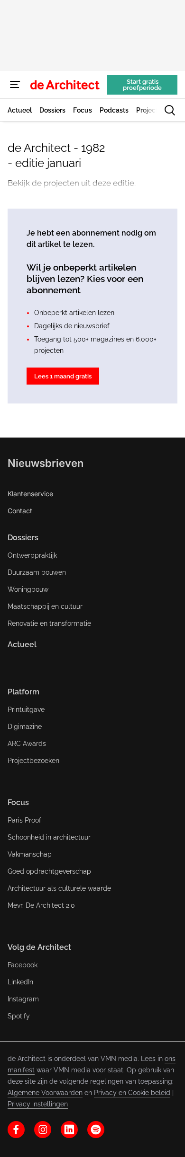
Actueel (22, 644)
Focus (18, 802)
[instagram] (42, 1129)
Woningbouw (28, 589)
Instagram (23, 999)
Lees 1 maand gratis (63, 376)
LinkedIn (20, 982)
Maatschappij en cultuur (45, 606)
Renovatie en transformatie (49, 623)
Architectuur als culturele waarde (59, 888)
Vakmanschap (30, 854)
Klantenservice (30, 494)
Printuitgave (26, 709)
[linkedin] (69, 1129)
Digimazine (25, 726)
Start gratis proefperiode (142, 84)
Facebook (22, 965)
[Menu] (15, 84)
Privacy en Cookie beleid (132, 1092)
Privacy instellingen (38, 1104)
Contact (20, 511)
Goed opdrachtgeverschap (49, 871)
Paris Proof (24, 820)
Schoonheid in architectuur (49, 837)
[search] (169, 110)
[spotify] (95, 1129)
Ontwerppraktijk (32, 555)
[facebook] (16, 1129)
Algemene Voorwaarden (45, 1092)
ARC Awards (27, 743)
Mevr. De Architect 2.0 (41, 905)
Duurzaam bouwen (37, 572)
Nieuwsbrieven (45, 463)
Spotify (19, 1016)
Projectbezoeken (33, 760)
